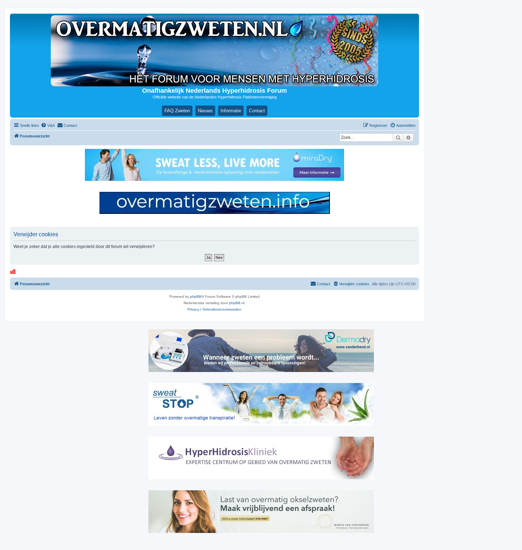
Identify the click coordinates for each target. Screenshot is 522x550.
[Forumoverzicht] (214, 50)
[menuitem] (48, 125)
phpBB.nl (236, 303)
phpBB (195, 296)
